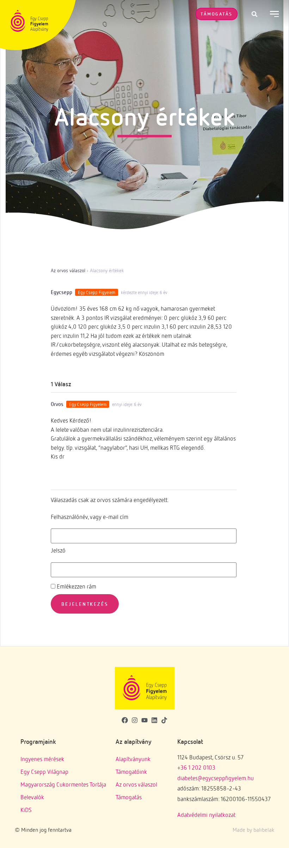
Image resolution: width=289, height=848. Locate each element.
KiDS (26, 809)
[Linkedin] (154, 720)
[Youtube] (144, 720)
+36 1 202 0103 (196, 767)
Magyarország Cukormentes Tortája (63, 784)
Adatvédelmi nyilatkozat (206, 814)
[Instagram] (134, 720)
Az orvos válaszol (68, 270)
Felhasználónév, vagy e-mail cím (89, 517)
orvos (57, 404)
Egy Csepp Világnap (44, 771)
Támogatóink (131, 771)
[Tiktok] (164, 720)
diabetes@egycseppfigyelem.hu (215, 778)
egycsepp (61, 292)
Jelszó (58, 550)
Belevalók (32, 797)
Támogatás (129, 797)
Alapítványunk (133, 759)
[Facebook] (124, 720)
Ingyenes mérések (42, 759)
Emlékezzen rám (75, 586)
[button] (254, 14)
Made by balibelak (253, 829)
